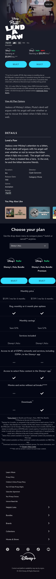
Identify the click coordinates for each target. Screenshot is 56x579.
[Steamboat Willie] (39, 213)
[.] (7, 549)
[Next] (51, 212)
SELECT (16, 64)
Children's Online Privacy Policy (16, 482)
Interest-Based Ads (12, 501)
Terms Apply (12, 418)
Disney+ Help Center (29, 447)
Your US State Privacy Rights (15, 487)
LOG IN (49, 4)
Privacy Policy (10, 477)
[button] (28, 507)
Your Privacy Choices (12, 496)
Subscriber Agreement (13, 492)
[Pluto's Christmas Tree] (15, 213)
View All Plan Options (15, 101)
